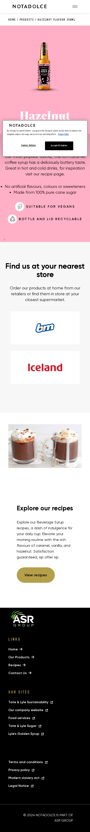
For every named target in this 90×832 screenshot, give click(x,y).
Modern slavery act (24, 778)
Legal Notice (18, 786)
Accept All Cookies (59, 146)
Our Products (19, 657)
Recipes (14, 665)
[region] (45, 138)
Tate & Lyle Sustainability (28, 702)
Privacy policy (19, 770)
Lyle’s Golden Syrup (23, 734)
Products (27, 20)
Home (12, 20)
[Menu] (74, 6)
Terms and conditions (25, 762)
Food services (19, 718)
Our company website (25, 710)
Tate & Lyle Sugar (22, 726)
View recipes (35, 575)
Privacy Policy (63, 134)
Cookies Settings (28, 145)
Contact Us (17, 673)
